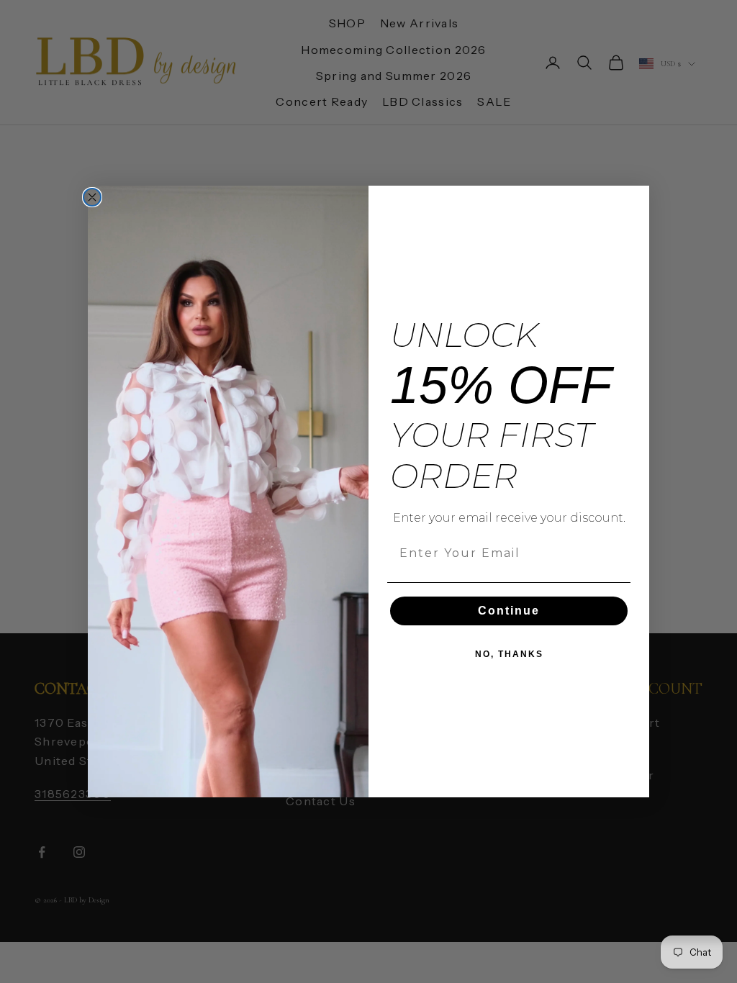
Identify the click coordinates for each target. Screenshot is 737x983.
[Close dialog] (92, 197)
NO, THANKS (509, 654)
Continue (509, 610)
